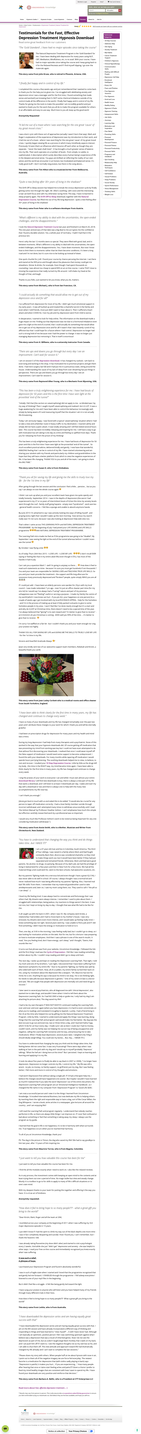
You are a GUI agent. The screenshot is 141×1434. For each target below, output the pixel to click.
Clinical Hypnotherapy (112, 64)
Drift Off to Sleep (48, 196)
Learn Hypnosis (59, 19)
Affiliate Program (68, 1419)
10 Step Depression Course (58, 763)
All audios (110, 10)
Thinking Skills (110, 191)
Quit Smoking (109, 159)
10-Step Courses (110, 41)
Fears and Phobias (111, 88)
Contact (81, 1419)
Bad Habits (108, 52)
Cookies (94, 1419)
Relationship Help (111, 162)
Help (76, 1419)
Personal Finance (111, 142)
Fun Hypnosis (109, 96)
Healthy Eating (110, 105)
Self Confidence (110, 171)
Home (22, 19)
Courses (69, 19)
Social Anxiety (110, 182)
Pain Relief (108, 131)
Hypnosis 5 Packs (111, 108)
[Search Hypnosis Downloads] (119, 10)
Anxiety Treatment (111, 49)
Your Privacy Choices (78, 1431)
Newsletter (101, 1419)
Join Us (99, 19)
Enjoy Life (108, 85)
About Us (91, 19)
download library (27, 780)
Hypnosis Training (111, 111)
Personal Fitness (110, 145)
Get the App (109, 1419)
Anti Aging (108, 47)
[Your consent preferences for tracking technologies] (137, 1430)
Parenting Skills (110, 134)
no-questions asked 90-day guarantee (76, 1393)
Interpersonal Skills (111, 114)
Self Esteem (109, 174)
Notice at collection (56, 1431)
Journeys (108, 120)
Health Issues (109, 102)
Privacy (88, 1419)
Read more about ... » (43, 1388)
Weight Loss (109, 194)
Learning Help (109, 123)
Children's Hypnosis (112, 61)
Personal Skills (110, 151)
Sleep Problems (110, 179)
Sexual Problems (110, 176)
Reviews (83, 19)
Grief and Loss (110, 99)
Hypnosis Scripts (46, 19)
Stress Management (111, 188)
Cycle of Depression (56, 952)
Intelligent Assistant (102, 13)
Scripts (56, 1419)
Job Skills (108, 117)
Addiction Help (110, 44)
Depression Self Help (112, 77)
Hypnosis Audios (31, 19)
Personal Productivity (112, 148)
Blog (76, 19)
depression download (49, 360)
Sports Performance (111, 185)
